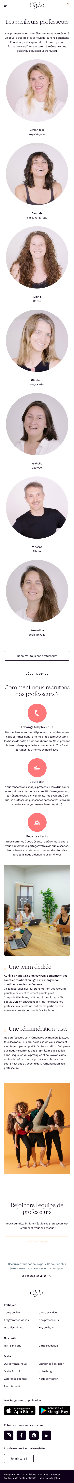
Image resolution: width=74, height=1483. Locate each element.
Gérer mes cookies (15, 1378)
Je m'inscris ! (18, 1458)
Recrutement (12, 1386)
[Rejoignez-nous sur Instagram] (8, 1435)
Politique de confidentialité (20, 1477)
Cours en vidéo (48, 1312)
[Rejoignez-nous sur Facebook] (21, 1435)
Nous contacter (48, 1378)
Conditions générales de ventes (42, 1474)
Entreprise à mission (51, 1363)
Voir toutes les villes (34, 1276)
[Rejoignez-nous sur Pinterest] (34, 1435)
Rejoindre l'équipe (37, 1241)
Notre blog (45, 1371)
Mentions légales (49, 1477)
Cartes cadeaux (48, 1345)
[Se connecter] (68, 5)
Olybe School (12, 1371)
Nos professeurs (49, 1320)
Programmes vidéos (16, 1320)
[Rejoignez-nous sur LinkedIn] (46, 1435)
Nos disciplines (13, 1327)
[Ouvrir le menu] (7, 5)
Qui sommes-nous (15, 1363)
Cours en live (12, 1312)
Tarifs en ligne (12, 1345)
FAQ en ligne (46, 1327)
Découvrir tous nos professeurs (37, 655)
